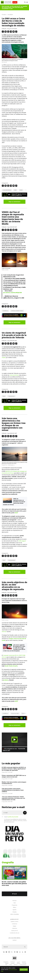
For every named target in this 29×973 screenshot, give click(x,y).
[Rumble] (6, 952)
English (6, 963)
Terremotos (11, 396)
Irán (15, 190)
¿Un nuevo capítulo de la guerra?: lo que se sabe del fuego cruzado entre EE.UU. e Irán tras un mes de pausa (14, 648)
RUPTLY (15, 964)
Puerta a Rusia (23, 964)
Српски (18, 963)
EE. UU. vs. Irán (15, 713)
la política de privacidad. (13, 817)
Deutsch (24, 962)
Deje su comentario (14, 202)
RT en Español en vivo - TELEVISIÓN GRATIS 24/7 (14, 749)
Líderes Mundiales (14, 914)
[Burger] (27, 2)
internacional (11, 560)
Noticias (14, 900)
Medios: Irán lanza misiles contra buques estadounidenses (14, 782)
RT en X (14, 894)
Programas (14, 905)
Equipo (14, 926)
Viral (15, 903)
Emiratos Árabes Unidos (17, 311)
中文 (6, 964)
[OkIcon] (20, 952)
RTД (11, 964)
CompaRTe (5, 962)
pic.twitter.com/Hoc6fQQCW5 (12, 292)
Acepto (11, 816)
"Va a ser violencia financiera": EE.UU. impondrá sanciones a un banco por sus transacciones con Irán (13, 798)
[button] (14, 740)
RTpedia (14, 912)
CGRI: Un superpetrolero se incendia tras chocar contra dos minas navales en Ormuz (14, 501)
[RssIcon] (22, 952)
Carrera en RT (14, 930)
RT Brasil (13, 962)
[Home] (2, 2)
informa (4, 631)
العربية (18, 962)
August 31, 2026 (19, 298)
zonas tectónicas (14, 375)
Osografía (8, 862)
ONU (21, 190)
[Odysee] (9, 952)
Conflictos (5, 311)
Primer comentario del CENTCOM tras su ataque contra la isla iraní (14, 776)
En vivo (15, 2)
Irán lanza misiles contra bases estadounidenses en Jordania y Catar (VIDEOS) (13, 790)
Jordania (5, 680)
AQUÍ (16, 513)
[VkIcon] (4, 952)
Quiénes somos (14, 921)
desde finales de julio (11, 666)
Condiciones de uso (14, 933)
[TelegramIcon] (14, 952)
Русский (24, 963)
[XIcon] (12, 952)
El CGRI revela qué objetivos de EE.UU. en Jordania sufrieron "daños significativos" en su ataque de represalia (14, 768)
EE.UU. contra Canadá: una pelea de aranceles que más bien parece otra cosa (14, 883)
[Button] (25, 2)
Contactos (14, 924)
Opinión (14, 909)
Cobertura (14, 928)
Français (12, 963)
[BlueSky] (17, 952)
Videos (14, 907)
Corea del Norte (7, 190)
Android (14, 940)
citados (4, 357)
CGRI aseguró (22, 541)
